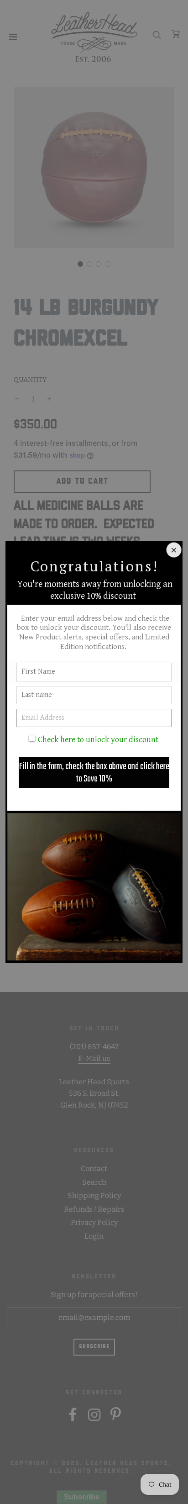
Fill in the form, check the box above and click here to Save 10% (94, 773)
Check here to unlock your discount (98, 739)
